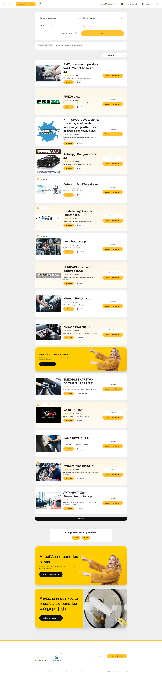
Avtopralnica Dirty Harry (80, 184)
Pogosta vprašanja (62, 671)
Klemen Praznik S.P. (77, 327)
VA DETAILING (73, 410)
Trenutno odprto (67, 33)
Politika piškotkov (51, 671)
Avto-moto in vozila (45, 45)
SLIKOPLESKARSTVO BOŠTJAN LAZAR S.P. (78, 381)
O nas (92, 656)
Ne (87, 537)
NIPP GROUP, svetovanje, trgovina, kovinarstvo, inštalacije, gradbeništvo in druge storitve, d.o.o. (81, 125)
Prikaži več (81, 518)
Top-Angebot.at (83, 671)
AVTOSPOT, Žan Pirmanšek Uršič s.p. (77, 494)
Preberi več (112, 71)
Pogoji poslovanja (40, 671)
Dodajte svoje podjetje (25, 4)
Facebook (44, 660)
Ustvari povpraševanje (47, 364)
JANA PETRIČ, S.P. (76, 438)
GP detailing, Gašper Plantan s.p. (77, 213)
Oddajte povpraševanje (112, 75)
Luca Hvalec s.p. (75, 241)
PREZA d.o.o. (72, 96)
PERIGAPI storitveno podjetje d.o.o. (77, 269)
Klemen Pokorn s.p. (77, 298)
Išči (102, 33)
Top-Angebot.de (73, 671)
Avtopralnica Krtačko (78, 466)
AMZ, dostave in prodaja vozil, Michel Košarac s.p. (80, 68)
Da (77, 537)
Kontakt (100, 656)
